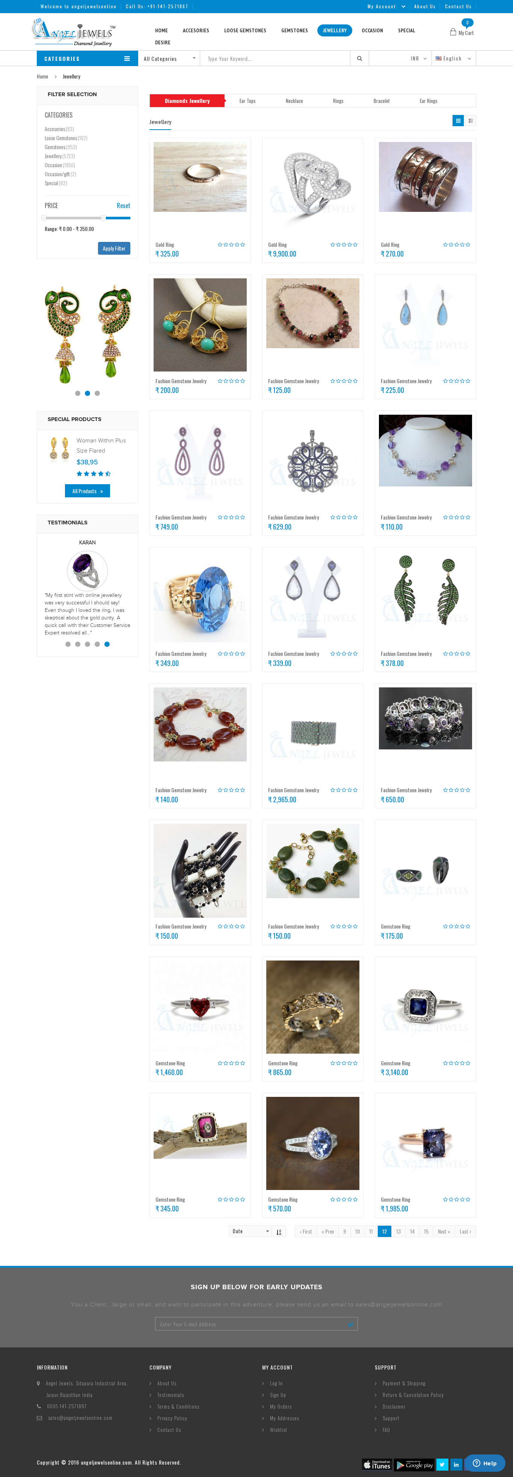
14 (412, 1231)
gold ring (164, 244)
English (454, 58)
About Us (425, 6)
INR (415, 58)
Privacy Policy (172, 1418)
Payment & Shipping (404, 1383)
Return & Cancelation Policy (413, 1394)
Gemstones (294, 30)
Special (406, 30)
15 (426, 1231)
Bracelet (382, 100)
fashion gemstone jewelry (180, 381)
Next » (444, 1231)
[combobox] (172, 58)
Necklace (294, 100)
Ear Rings (429, 100)
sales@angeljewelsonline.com (80, 1417)
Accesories (196, 30)
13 (398, 1231)
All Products (84, 491)
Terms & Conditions (178, 1406)
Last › (465, 1231)
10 (357, 1231)
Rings (338, 100)
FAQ (386, 1429)
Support (391, 1418)
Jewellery (335, 30)
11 (371, 1231)
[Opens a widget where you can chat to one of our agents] (484, 1463)
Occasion (372, 30)
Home (161, 30)
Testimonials (170, 1394)
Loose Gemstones (245, 30)
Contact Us (458, 6)
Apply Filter (114, 248)
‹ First (306, 1231)
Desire (162, 42)
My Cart (466, 32)
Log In (276, 1383)
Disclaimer (394, 1406)
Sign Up (278, 1394)
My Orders (281, 1406)
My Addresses (284, 1418)
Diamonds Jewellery (187, 100)
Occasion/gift (60, 174)
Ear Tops (248, 100)
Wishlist (278, 1429)
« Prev (327, 1231)
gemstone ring (395, 926)
